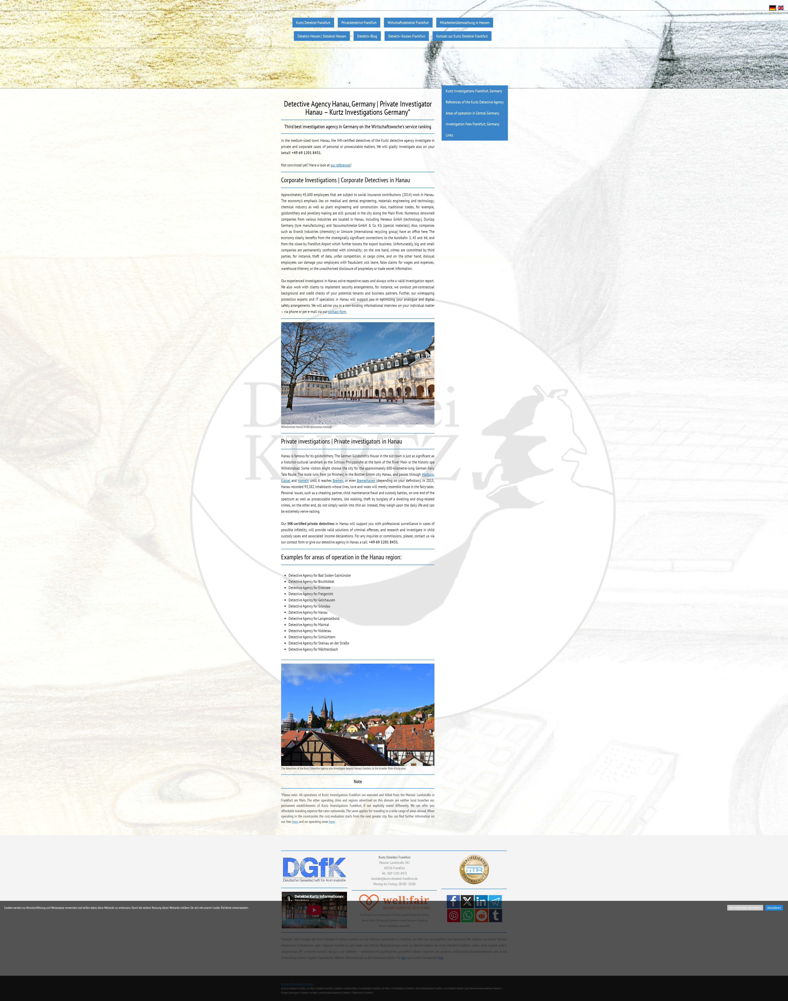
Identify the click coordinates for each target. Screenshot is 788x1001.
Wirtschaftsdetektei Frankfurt (408, 22)
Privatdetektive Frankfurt (359, 22)
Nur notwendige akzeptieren (745, 908)
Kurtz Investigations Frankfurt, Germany (474, 90)
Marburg (428, 474)
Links (449, 135)
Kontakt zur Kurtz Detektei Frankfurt (462, 36)
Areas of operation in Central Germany (472, 113)
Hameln (303, 480)
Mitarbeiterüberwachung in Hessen (464, 22)
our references (340, 165)
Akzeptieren (774, 908)
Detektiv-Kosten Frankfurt (406, 36)
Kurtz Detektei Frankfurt (313, 22)
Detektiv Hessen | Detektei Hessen (322, 36)
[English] (781, 7)
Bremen (338, 480)
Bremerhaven (366, 480)
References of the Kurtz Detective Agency (475, 101)
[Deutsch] (773, 7)
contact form (337, 311)
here (295, 821)
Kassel (285, 480)
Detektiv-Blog (367, 36)
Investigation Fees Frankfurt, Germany (472, 123)
